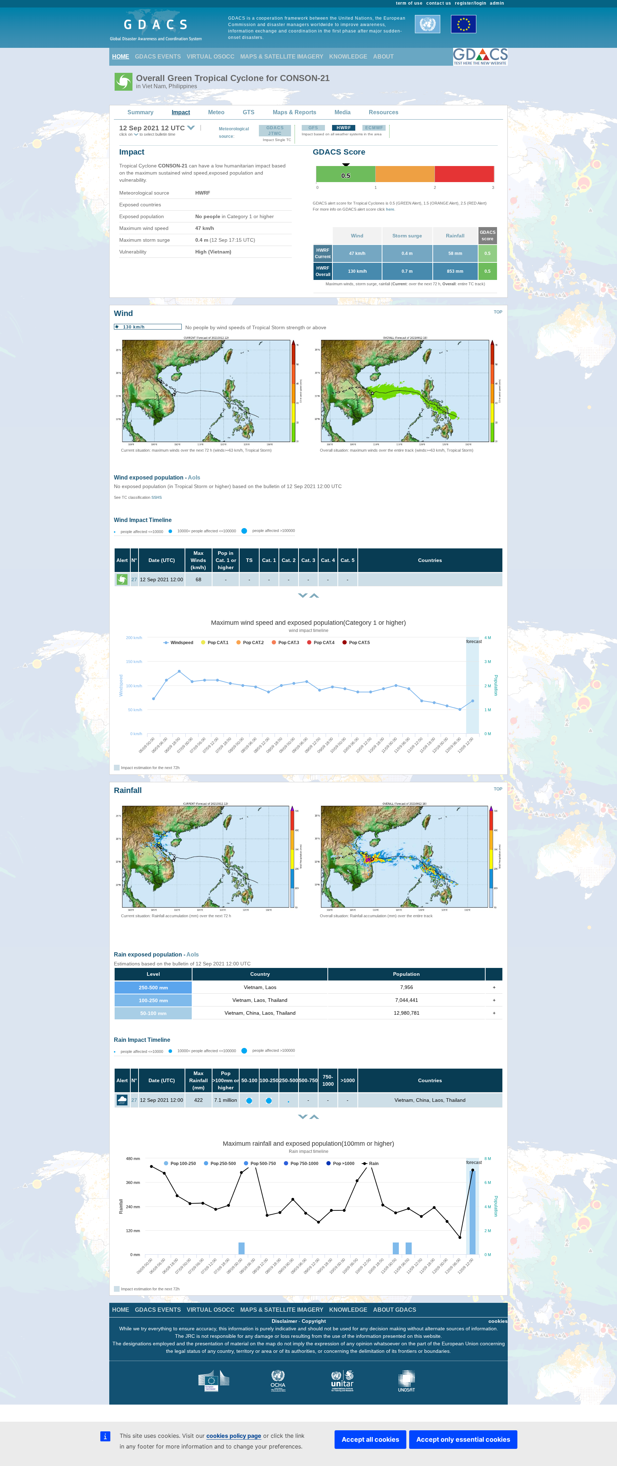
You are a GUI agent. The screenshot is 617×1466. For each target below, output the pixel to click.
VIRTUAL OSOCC (211, 57)
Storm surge (407, 236)
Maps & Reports (294, 112)
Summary (140, 112)
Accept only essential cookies (463, 1439)
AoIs (194, 478)
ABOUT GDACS (394, 1310)
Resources (383, 112)
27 (134, 579)
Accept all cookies (370, 1439)
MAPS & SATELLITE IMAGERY (281, 57)
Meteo (216, 112)
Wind (357, 236)
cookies (498, 1321)
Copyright (314, 1321)
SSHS (156, 497)
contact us (438, 3)
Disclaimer (284, 1321)
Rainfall (455, 236)
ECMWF (374, 127)
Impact (181, 112)
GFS (313, 127)
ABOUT (383, 57)
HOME (120, 57)
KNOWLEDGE (348, 57)
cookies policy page (233, 1435)
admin (497, 3)
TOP (498, 312)
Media (343, 112)
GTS (249, 112)
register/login (470, 3)
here (390, 209)
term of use (409, 3)
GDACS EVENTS (158, 57)
